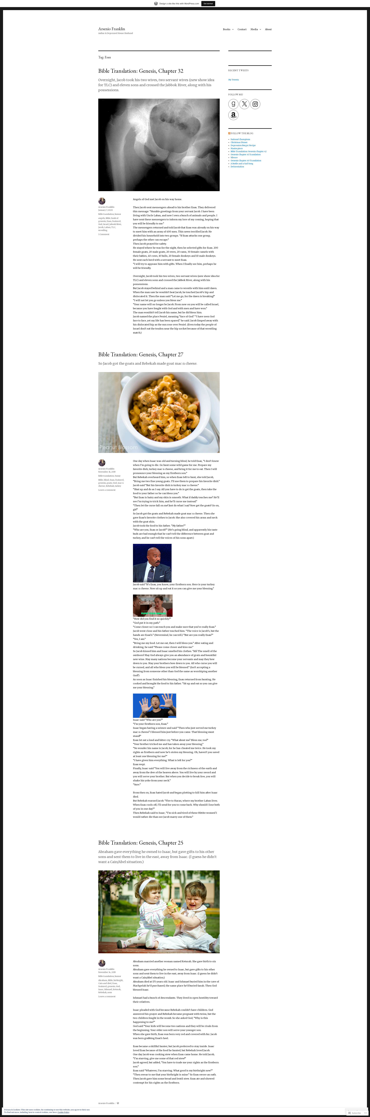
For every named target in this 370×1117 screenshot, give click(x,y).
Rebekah (110, 486)
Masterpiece (237, 148)
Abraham (102, 980)
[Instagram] (255, 104)
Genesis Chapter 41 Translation (246, 154)
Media (254, 29)
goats (109, 483)
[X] (244, 104)
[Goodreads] (233, 104)
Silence (234, 157)
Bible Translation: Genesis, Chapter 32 (140, 70)
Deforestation (237, 166)
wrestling (102, 230)
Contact (242, 29)
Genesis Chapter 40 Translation (246, 160)
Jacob (100, 227)
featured (116, 221)
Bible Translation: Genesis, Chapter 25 (140, 842)
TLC (113, 227)
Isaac (100, 989)
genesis (102, 483)
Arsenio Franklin (111, 28)
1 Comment (103, 234)
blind (106, 480)
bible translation (106, 214)
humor (118, 214)
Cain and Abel (104, 983)
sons (109, 992)
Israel (106, 224)
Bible (108, 218)
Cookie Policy (63, 1112)
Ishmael (108, 989)
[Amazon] (233, 115)
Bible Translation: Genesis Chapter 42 (249, 151)
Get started (208, 3)
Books (226, 29)
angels (101, 218)
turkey (118, 486)
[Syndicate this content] (229, 133)
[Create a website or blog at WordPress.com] (118, 1103)
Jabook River (115, 224)
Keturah (117, 989)
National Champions (240, 139)
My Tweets (233, 80)
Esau (109, 221)
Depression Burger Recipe (243, 145)
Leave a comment (106, 490)
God (100, 224)
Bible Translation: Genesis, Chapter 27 (140, 354)
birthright (118, 980)
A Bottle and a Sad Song (242, 163)
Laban (107, 227)
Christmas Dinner (239, 142)
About (268, 29)
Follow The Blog (242, 133)
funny (118, 476)
